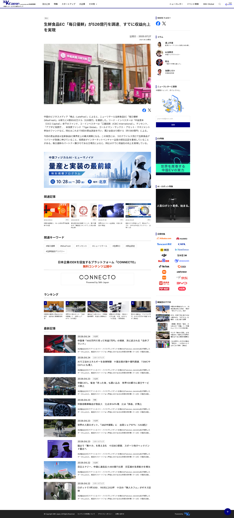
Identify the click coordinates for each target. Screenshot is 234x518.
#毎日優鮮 (50, 246)
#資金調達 (130, 246)
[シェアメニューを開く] (227, 511)
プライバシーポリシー (105, 514)
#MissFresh (65, 246)
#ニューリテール (99, 246)
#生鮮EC (116, 246)
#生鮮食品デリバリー (55, 251)
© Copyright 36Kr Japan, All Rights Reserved (59, 514)
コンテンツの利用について (86, 514)
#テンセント (81, 246)
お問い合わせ (119, 514)
